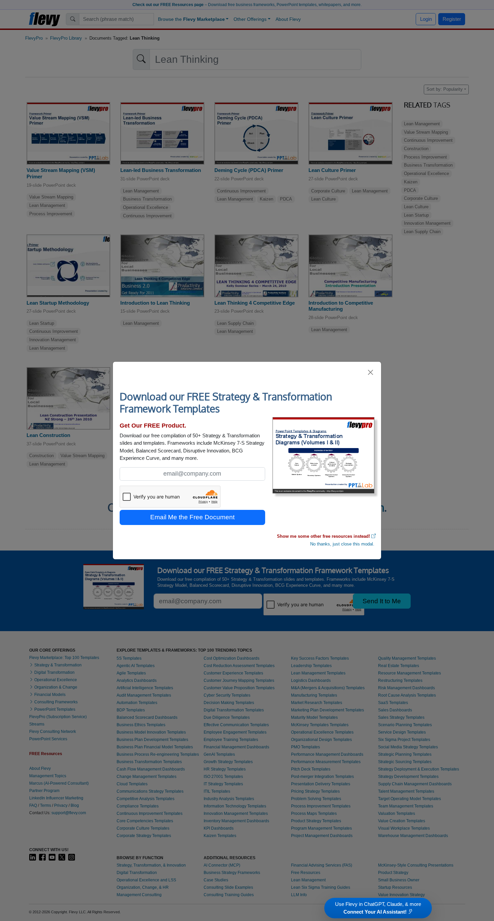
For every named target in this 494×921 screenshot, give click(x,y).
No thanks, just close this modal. (342, 543)
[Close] (371, 372)
